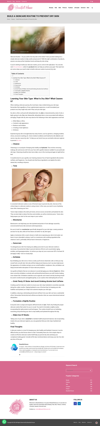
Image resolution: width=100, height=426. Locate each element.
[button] (4, 422)
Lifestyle (76, 7)
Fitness (64, 7)
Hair (56, 7)
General (83, 7)
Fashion (70, 7)
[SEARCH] (90, 370)
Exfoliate (17, 87)
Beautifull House (16, 51)
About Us (9, 1)
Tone (16, 81)
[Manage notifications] (96, 423)
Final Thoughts (19, 94)
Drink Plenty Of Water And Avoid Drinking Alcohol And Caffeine (31, 89)
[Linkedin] (79, 403)
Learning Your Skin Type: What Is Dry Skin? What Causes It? (29, 78)
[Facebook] (75, 403)
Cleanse (17, 80)
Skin (59, 7)
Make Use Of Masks (20, 92)
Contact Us (24, 1)
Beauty (51, 7)
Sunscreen (18, 85)
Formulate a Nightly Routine (22, 90)
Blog (14, 1)
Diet (88, 7)
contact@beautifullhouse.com (42, 409)
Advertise (18, 1)
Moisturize (18, 83)
